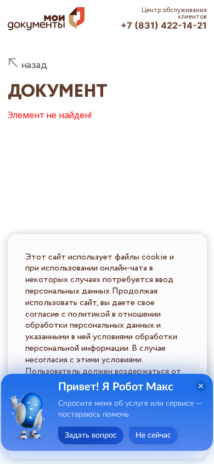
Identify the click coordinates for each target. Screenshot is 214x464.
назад (34, 65)
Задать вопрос (91, 435)
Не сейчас (153, 435)
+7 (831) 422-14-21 (164, 25)
